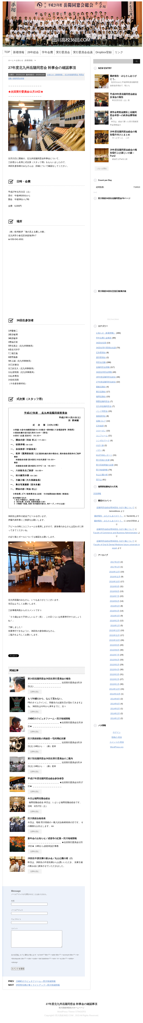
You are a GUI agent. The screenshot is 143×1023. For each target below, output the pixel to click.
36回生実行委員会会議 (106, 348)
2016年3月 (115, 616)
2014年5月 (115, 708)
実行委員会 (63, 52)
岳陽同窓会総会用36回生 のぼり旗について (115, 507)
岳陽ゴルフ (101, 421)
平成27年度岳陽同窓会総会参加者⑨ (46, 778)
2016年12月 (114, 572)
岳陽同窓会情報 (18, 78)
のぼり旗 (100, 445)
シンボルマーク (103, 440)
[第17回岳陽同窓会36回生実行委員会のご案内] (17, 771)
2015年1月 (114, 684)
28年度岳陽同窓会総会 (106, 377)
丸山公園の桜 (102, 475)
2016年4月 (114, 611)
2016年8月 (114, 591)
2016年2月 (114, 620)
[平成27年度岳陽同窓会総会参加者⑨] (17, 791)
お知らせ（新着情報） (55, 75)
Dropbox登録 (104, 52)
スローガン (101, 431)
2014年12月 (114, 689)
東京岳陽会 (101, 392)
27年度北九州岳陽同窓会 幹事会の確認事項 (71, 1003)
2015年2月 (114, 679)
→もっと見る (102, 168)
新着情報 (18, 52)
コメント (14, 928)
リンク (119, 52)
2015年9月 (114, 645)
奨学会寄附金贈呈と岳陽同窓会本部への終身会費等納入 (123, 115)
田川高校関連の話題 (105, 465)
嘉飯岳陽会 (101, 387)
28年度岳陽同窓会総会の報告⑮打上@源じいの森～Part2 (123, 153)
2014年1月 (115, 718)
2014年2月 (115, 713)
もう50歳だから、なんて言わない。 (46, 698)
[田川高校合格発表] (17, 831)
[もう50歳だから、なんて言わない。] (17, 711)
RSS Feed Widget (113, 319)
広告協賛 (100, 426)
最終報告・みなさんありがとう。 (108, 516)
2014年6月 (115, 704)
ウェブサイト (16, 919)
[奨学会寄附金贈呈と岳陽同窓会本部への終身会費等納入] (102, 123)
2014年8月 (115, 699)
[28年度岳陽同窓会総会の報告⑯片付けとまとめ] (102, 143)
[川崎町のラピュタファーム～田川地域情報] (17, 731)
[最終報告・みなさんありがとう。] (102, 87)
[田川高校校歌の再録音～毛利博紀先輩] (17, 751)
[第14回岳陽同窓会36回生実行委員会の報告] (17, 691)
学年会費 (47, 52)
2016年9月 (114, 586)
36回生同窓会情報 (104, 372)
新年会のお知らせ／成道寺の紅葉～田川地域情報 (52, 838)
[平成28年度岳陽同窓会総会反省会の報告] (102, 105)
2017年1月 (115, 567)
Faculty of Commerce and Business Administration (115, 533)
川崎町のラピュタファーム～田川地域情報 (49, 718)
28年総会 (33, 52)
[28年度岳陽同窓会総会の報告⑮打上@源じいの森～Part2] (102, 161)
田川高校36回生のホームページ (71, 1008)
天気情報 (97, 493)
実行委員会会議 (83, 52)
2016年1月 (115, 625)
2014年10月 (115, 694)
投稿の (117, 737)
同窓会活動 (101, 362)
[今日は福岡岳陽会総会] (17, 811)
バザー (99, 450)
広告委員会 (101, 352)
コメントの (117, 742)
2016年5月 (115, 606)
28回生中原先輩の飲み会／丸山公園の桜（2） (51, 858)
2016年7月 (114, 596)
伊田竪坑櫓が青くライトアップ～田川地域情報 (38, 985)
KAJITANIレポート (104, 455)
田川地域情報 (102, 470)
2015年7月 (114, 655)
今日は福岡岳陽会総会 (39, 798)
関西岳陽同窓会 (103, 401)
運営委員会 (101, 357)
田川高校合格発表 (37, 818)
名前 (12, 901)
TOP (7, 51)
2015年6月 (114, 660)
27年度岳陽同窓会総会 (106, 382)
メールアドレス (17, 910)
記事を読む (35, 692)
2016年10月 (114, 581)
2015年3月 (114, 674)
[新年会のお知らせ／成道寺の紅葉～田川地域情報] (17, 851)
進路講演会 (101, 416)
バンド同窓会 (102, 411)
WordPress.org (116, 747)
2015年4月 (114, 669)
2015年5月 (114, 664)
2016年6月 (114, 601)
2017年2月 (115, 562)
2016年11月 (115, 577)
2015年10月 (114, 640)
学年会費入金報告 (104, 338)
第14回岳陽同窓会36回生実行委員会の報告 (49, 678)
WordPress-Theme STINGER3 (71, 1011)
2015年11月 (114, 635)
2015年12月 (114, 630)
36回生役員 (101, 343)
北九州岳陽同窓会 (71, 75)
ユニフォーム (102, 435)
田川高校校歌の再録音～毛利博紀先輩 (47, 738)
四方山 (99, 479)
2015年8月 (114, 650)
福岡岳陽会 (101, 396)
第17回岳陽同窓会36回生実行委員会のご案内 (50, 758)
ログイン (117, 732)
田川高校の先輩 (103, 460)
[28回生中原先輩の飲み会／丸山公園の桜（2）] (17, 871)
